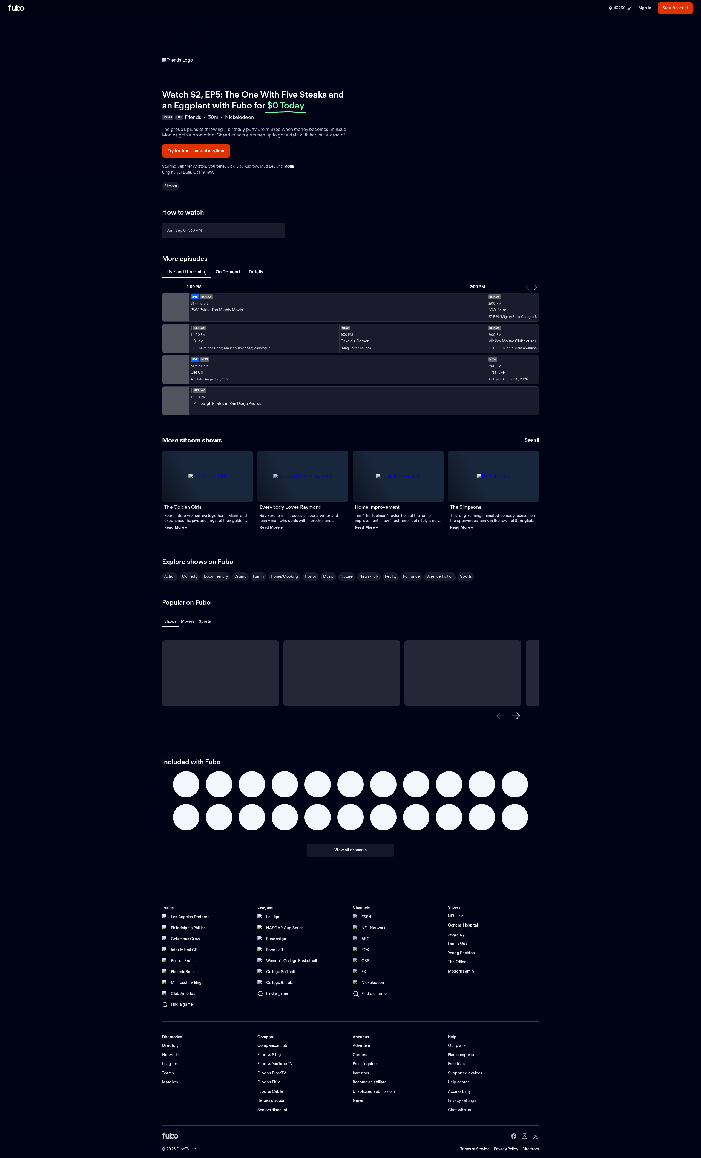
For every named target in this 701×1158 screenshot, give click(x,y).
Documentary (216, 576)
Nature (346, 576)
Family (258, 576)
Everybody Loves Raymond (290, 507)
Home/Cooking (284, 576)
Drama (240, 576)
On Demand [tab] (228, 272)
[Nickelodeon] (175, 307)
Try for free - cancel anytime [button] (196, 150)
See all (531, 440)
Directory (530, 1149)
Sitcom (170, 186)
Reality (391, 576)
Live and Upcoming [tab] (186, 272)
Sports (466, 576)
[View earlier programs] (527, 287)
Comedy (189, 576)
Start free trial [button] (675, 8)
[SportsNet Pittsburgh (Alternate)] (175, 401)
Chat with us (459, 1110)
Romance (411, 576)
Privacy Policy (506, 1149)
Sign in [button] (645, 8)
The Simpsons (465, 507)
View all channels (350, 850)
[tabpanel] (350, 349)
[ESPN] (175, 369)
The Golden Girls (183, 507)
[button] (207, 527)
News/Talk (368, 576)
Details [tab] (256, 272)
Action (170, 576)
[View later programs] (535, 287)
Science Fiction (439, 576)
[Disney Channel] (175, 338)
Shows (170, 621)
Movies (187, 621)
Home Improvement (377, 507)
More (289, 166)
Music (328, 576)
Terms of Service (475, 1149)
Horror (310, 576)
